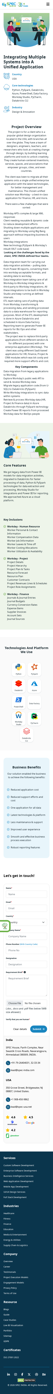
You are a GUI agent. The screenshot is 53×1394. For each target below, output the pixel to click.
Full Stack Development (15, 1197)
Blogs (6, 1309)
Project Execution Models (16, 1277)
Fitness (7, 1218)
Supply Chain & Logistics (16, 1245)
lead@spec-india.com (22, 1070)
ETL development (38, 315)
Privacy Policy (10, 1287)
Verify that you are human (18, 1019)
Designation (11, 958)
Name (9, 888)
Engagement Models (14, 1282)
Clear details (20, 1029)
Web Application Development (18, 1181)
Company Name (13, 930)
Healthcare (9, 1213)
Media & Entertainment (15, 1234)
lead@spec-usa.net (21, 1106)
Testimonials (10, 1272)
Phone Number (22, 944)
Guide (6, 1314)
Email (9, 902)
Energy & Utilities (12, 1239)
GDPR (6, 1341)
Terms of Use (10, 1293)
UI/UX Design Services (14, 1191)
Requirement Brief (14, 972)
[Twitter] (29, 1374)
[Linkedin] (8, 1374)
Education (8, 1229)
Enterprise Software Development (20, 1170)
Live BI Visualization (13, 1325)
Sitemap (8, 1335)
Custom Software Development (19, 1165)
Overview (8, 1261)
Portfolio (8, 1330)
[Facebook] (22, 1374)
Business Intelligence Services (18, 1176)
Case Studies (10, 1320)
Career (7, 1266)
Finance (7, 1224)
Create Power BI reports (17, 410)
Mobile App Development (16, 1186)
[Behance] (44, 1374)
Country (10, 916)
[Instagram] (15, 1374)
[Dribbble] (36, 1374)
